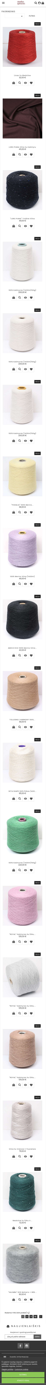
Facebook (20, 1345)
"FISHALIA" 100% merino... (22, 505)
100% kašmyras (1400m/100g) (22, 290)
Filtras (32, 16)
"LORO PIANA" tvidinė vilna (22, 219)
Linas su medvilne (22, 75)
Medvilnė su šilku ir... (22, 1220)
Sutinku (23, 1374)
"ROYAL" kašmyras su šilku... (22, 934)
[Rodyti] (19, 83)
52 (35, 1317)
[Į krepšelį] (13, 83)
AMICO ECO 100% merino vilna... (22, 648)
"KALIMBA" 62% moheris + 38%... (22, 1292)
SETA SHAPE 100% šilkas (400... (22, 791)
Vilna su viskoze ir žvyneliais (22, 1149)
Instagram (26, 1345)
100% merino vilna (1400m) (22, 576)
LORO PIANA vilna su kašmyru (22, 147)
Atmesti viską (23, 1380)
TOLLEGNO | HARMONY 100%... (22, 720)
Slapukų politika (7, 1369)
